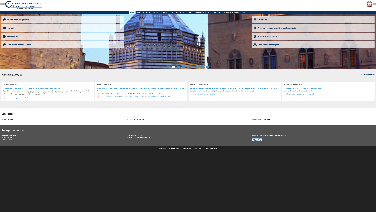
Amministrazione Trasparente (199, 12)
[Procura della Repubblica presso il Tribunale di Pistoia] (78, 5)
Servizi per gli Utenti (178, 12)
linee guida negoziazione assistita (17, 98)
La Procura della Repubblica (147, 12)
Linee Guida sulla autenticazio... (204, 94)
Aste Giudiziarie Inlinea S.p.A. (277, 135)
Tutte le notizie (369, 75)
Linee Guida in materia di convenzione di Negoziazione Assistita (31, 88)
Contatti (164, 12)
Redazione (162, 149)
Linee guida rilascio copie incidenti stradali (303, 88)
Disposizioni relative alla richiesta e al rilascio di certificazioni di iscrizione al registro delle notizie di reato (135, 96)
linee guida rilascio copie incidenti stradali (301, 94)
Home (132, 12)
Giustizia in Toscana (262, 119)
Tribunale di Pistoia (136, 119)
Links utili (217, 12)
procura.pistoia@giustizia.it (142, 137)
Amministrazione (211, 149)
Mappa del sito (174, 149)
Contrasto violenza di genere (235, 12)
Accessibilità (186, 149)
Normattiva (8, 119)
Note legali (198, 149)
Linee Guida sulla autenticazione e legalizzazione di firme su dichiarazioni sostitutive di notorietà (233, 88)
